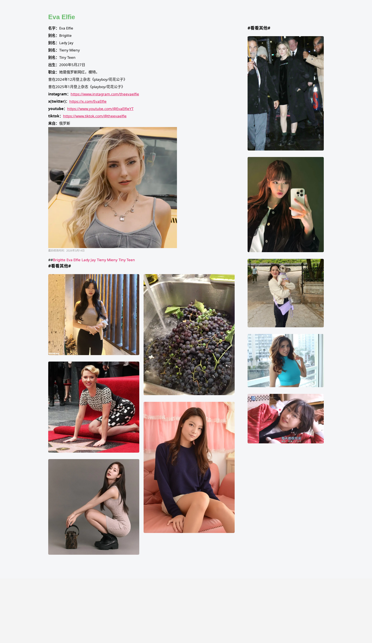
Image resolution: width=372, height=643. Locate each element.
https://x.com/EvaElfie (88, 101)
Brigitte (59, 259)
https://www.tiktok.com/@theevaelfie (95, 115)
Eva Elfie (74, 259)
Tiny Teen (127, 259)
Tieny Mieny (107, 259)
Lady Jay (89, 259)
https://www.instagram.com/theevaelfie (105, 94)
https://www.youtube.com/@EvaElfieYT (100, 108)
